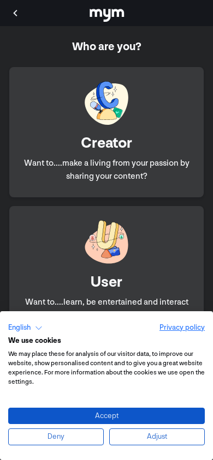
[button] (25, 328)
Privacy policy (182, 327)
